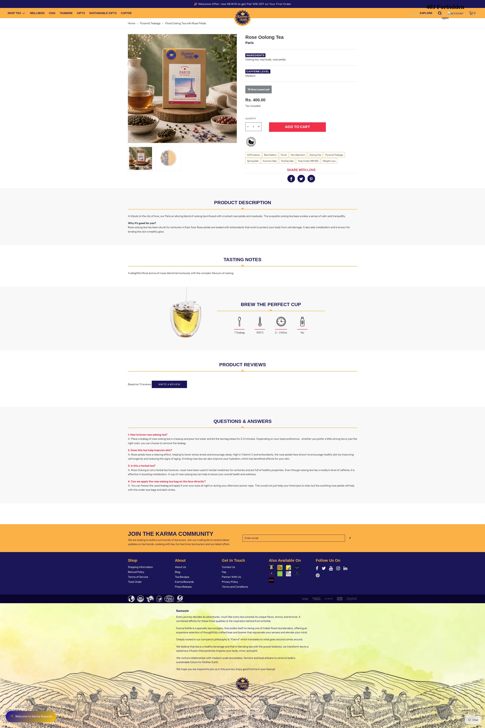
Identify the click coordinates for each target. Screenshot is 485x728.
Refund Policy (136, 572)
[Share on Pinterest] (311, 178)
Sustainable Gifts (103, 13)
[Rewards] (31, 716)
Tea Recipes (182, 577)
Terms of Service (138, 577)
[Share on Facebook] (291, 178)
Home (131, 23)
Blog (177, 572)
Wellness (37, 13)
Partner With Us (231, 577)
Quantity (250, 118)
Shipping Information (140, 567)
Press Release (183, 586)
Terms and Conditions (235, 586)
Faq (224, 572)
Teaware (66, 13)
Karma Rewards (184, 581)
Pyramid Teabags (150, 23)
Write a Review (169, 384)
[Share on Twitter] (301, 178)
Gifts (81, 13)
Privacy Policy (230, 581)
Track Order (135, 581)
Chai (52, 13)
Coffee (126, 13)
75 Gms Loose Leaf (258, 89)
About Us (180, 567)
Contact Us (228, 567)
